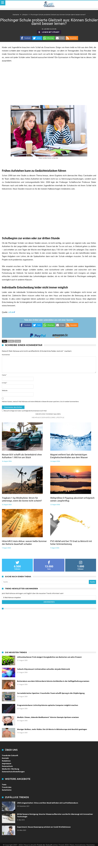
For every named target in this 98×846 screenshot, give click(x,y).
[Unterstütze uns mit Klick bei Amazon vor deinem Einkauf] (60, 335)
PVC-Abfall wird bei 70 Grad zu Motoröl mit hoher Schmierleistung (71, 542)
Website (4, 390)
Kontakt (5, 758)
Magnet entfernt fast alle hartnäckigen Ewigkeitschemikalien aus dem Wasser (69, 456)
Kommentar (6, 355)
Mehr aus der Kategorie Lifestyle (48, 417)
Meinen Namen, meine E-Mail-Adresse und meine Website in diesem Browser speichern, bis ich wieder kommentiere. (40, 401)
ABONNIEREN (49, 602)
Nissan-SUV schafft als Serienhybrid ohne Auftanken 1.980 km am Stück (22, 456)
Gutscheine (6, 790)
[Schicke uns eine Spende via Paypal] (38, 335)
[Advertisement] (49, 84)
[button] (26, 38)
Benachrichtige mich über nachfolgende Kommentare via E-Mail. (25, 411)
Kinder (10, 341)
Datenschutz (7, 766)
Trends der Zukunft (10, 755)
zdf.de (10, 312)
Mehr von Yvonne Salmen (48, 414)
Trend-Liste (6, 787)
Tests (4, 784)
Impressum (6, 763)
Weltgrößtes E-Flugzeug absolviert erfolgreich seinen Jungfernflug (72, 499)
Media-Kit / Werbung (10, 769)
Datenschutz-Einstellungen (13, 771)
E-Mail (4, 383)
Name (4, 375)
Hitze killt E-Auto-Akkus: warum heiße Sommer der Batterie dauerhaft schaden (24, 542)
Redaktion (6, 761)
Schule (17, 341)
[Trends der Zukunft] (49, 4)
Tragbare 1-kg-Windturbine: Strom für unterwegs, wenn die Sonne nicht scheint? (22, 499)
